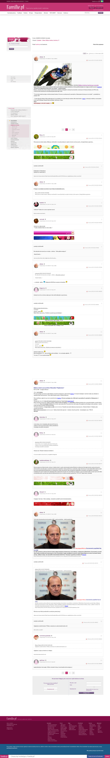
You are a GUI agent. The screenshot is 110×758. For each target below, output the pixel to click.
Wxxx (41, 135)
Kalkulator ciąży (51, 728)
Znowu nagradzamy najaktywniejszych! (18, 116)
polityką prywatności (12, 748)
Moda (13, 130)
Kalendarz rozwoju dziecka (53, 733)
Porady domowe (64, 737)
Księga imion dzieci (52, 732)
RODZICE (13, 141)
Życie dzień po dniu (73, 725)
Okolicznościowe (72, 729)
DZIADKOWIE (14, 142)
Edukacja (50, 737)
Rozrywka (48, 38)
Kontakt (80, 724)
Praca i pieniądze (15, 133)
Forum (33, 38)
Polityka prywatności (83, 734)
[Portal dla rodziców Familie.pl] (15, 9)
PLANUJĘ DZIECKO (15, 139)
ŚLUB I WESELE (14, 138)
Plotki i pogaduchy (15, 132)
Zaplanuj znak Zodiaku (52, 740)
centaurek (37, 273)
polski (42, 401)
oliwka (41, 57)
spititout (42, 660)
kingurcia (42, 288)
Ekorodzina (63, 725)
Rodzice (25, 13)
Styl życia (59, 13)
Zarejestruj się (99, 7)
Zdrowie (46, 13)
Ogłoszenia (63, 724)
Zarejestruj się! (50, 689)
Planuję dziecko (38, 13)
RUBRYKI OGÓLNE (40, 38)
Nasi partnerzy (82, 732)
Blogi (99, 725)
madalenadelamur (45, 460)
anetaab (42, 219)
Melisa (41, 433)
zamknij (107, 756)
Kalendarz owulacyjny (52, 724)
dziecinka (42, 417)
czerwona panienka (45, 635)
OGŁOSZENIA (14, 120)
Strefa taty (63, 734)
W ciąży (31, 13)
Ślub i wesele (63, 729)
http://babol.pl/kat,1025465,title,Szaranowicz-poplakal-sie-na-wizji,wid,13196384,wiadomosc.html (57, 556)
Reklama (80, 725)
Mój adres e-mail (73, 682)
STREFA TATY (13, 144)
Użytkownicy (63, 735)
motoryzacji (50, 410)
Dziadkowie (63, 733)
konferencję (36, 404)
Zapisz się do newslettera (98, 9)
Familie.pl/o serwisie (16, 129)
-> (73, 129)
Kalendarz (50, 738)
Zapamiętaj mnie (73, 688)
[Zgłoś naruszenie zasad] (87, 60)
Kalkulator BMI (51, 734)
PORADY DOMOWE (15, 147)
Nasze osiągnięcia (82, 733)
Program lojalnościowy (83, 729)
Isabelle (42, 202)
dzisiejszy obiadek (14, 114)
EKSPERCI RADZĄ (14, 123)
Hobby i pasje (71, 728)
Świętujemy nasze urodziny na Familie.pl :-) (19, 109)
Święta (91, 730)
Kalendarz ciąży (51, 727)
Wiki (99, 729)
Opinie (70, 724)
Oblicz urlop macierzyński (53, 729)
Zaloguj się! (91, 7)
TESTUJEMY (53, 13)
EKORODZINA (14, 122)
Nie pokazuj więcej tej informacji (95, 750)
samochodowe (58, 407)
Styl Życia (91, 733)
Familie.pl (19, 13)
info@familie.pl (10, 728)
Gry (48, 735)
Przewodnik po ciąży (52, 725)
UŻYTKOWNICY (14, 145)
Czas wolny (92, 734)
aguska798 (37, 341)
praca (68, 402)
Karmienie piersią (11, 13)
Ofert (35, 392)
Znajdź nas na (95, 1)
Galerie (99, 728)
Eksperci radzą (64, 727)
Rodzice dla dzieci (51, 739)
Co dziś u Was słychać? (15, 111)
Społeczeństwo (72, 727)
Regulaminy (81, 727)
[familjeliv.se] (102, 1)
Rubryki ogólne (64, 728)
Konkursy (66, 13)
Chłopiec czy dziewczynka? (53, 730)
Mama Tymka (38, 645)
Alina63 (42, 492)
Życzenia (100, 730)
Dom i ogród (14, 128)
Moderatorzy (81, 728)
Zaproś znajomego (82, 730)
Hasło (71, 685)
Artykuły (99, 727)
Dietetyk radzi (14, 126)
